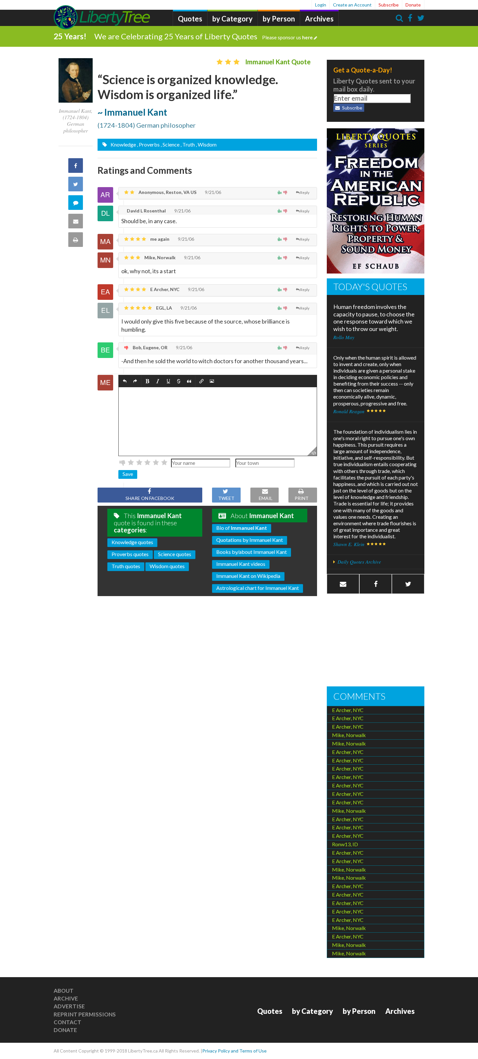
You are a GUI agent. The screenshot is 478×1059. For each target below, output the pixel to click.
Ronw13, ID (345, 844)
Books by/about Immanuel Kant (251, 552)
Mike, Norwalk (159, 257)
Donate (413, 4)
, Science (170, 144)
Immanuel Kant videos (240, 564)
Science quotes (174, 554)
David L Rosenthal (146, 210)
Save (128, 474)
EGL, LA (163, 308)
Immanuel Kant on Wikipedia (248, 576)
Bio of (241, 528)
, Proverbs (148, 144)
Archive (66, 998)
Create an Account (352, 4)
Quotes (190, 18)
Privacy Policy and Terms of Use (234, 1050)
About (63, 990)
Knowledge (123, 144)
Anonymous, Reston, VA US (167, 192)
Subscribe (388, 4)
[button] (125, 381)
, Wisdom (206, 144)
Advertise (69, 1006)
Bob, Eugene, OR (149, 347)
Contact (67, 1022)
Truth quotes (126, 566)
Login (320, 4)
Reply (305, 192)
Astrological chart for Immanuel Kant (257, 588)
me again (159, 239)
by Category (232, 18)
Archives (319, 18)
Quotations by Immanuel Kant (249, 540)
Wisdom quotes (167, 566)
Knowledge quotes (132, 542)
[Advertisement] (375, 641)
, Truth (187, 144)
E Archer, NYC (164, 289)
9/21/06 (212, 192)
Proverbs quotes (130, 554)
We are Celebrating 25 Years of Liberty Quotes (203, 36)
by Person (279, 18)
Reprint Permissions (85, 1014)
